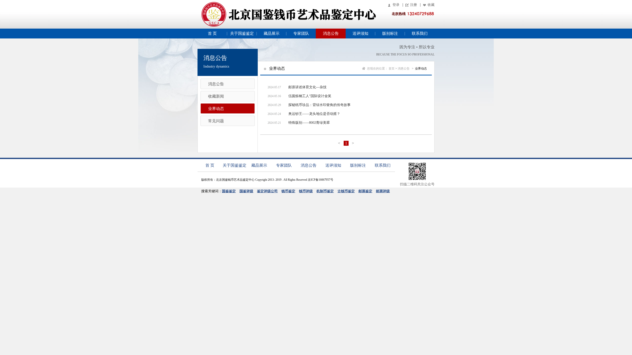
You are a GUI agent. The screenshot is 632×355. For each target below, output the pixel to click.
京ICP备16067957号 (320, 179)
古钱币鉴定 (346, 191)
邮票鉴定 (365, 191)
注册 (413, 5)
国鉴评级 (246, 191)
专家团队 (301, 33)
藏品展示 (271, 33)
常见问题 (216, 121)
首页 (392, 68)
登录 (396, 5)
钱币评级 (306, 191)
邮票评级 (383, 191)
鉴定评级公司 (267, 191)
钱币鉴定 (288, 191)
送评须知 (360, 33)
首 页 (212, 33)
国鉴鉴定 (229, 191)
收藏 (431, 5)
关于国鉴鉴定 (242, 33)
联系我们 (420, 33)
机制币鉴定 (325, 191)
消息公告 (331, 33)
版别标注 (390, 33)
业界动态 (216, 108)
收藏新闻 (216, 96)
